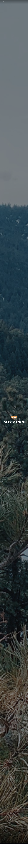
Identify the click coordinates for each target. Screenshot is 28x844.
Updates (14, 417)
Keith (14, 426)
